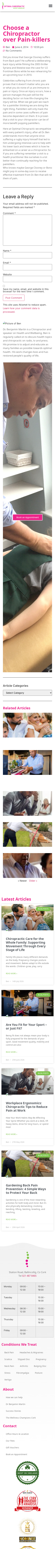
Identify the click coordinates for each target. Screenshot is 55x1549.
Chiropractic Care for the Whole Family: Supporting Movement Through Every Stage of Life (26, 944)
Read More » (11, 973)
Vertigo (7, 1379)
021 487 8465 (29, 1275)
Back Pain (9, 1352)
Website (7, 274)
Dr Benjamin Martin (15, 1404)
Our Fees (10, 1440)
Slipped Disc (24, 1359)
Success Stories (13, 1410)
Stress (7, 1372)
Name (7, 250)
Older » (33, 880)
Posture (38, 1372)
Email (7, 262)
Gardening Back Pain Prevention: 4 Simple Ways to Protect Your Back (26, 1189)
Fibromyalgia (22, 1372)
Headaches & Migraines (31, 1352)
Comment (9, 213)
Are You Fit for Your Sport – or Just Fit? (26, 1026)
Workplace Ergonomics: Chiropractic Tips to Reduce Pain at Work (26, 1106)
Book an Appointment (27, 517)
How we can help (14, 1397)
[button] (51, 6)
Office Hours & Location (17, 1434)
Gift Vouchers (12, 1447)
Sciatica (8, 1359)
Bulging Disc (40, 1366)
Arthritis (24, 1366)
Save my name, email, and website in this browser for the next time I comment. (26, 290)
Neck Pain (9, 1366)
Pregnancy (41, 1359)
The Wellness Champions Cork (21, 1417)
